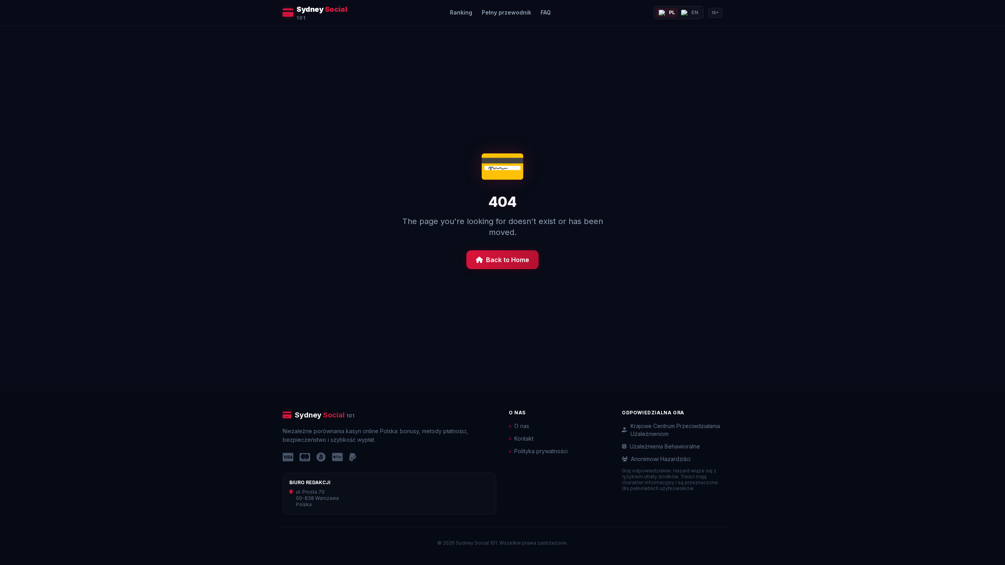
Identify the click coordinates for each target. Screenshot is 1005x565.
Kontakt (524, 438)
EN (694, 12)
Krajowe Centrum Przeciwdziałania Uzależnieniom (675, 430)
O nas (521, 426)
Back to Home (507, 260)
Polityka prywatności (541, 451)
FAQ (546, 12)
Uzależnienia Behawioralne (665, 446)
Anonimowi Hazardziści (661, 459)
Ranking (461, 12)
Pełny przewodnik (506, 12)
